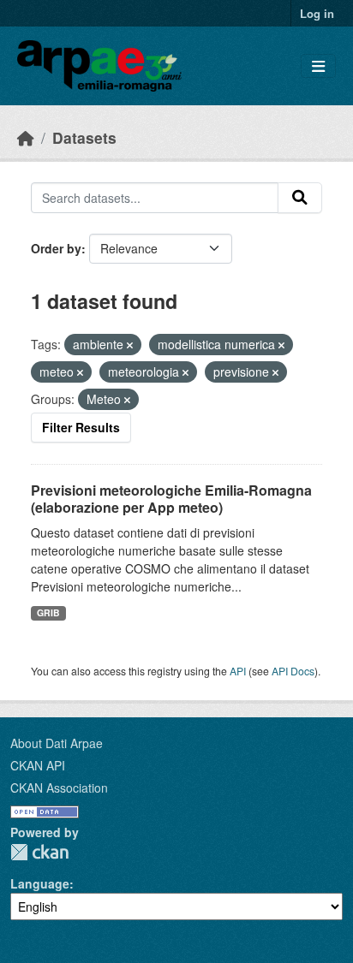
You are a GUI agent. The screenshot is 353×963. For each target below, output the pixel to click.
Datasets (84, 137)
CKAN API (37, 765)
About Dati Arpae (56, 743)
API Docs (293, 670)
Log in (317, 13)
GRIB (48, 612)
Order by (56, 248)
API (238, 670)
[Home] (25, 137)
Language (39, 883)
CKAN (39, 852)
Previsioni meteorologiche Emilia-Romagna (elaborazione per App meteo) (171, 499)
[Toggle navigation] (318, 66)
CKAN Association (59, 787)
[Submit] (300, 197)
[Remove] (130, 345)
